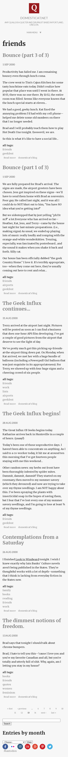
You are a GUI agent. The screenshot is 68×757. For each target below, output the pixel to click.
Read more (10, 157)
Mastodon (10, 750)
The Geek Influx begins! (32, 414)
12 (22, 713)
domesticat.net (34, 18)
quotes (7, 684)
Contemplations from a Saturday (30, 540)
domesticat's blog (27, 157)
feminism (9, 692)
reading (7, 598)
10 (62, 709)
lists (5, 391)
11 (15, 713)
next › (43, 713)
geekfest (8, 153)
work (6, 387)
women (7, 688)
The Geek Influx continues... (22, 306)
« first (9, 709)
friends (7, 149)
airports (8, 285)
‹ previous (21, 709)
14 (35, 713)
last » (53, 713)
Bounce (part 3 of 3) (26, 55)
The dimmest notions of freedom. (32, 623)
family (7, 590)
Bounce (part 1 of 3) (26, 167)
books (6, 594)
